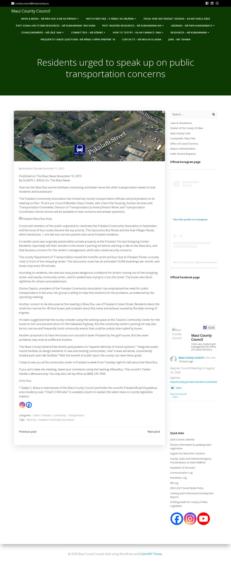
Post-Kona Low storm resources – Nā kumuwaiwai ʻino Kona (55, 25)
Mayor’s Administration (182, 148)
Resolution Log (178, 477)
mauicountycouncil (209, 262)
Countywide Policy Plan (182, 138)
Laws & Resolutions (181, 123)
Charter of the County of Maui (186, 128)
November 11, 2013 (53, 168)
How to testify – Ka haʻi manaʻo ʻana (137, 32)
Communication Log (181, 472)
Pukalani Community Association (56, 419)
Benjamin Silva (30, 168)
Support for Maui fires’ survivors (187, 453)
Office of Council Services (184, 143)
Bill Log (174, 483)
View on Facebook (178, 394)
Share (175, 397)
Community (59, 415)
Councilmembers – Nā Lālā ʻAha (41, 32)
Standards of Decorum (182, 467)
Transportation (76, 415)
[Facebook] (29, 405)
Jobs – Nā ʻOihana (179, 39)
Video (179, 387)
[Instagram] (22, 405)
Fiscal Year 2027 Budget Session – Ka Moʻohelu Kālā (177, 18)
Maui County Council (30, 11)
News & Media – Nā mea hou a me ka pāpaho (48, 18)
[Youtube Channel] (203, 518)
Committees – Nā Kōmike (87, 32)
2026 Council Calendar (182, 439)
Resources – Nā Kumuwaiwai (189, 32)
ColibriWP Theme (151, 554)
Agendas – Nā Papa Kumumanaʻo (191, 25)
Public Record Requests (183, 153)
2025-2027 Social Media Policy (186, 488)
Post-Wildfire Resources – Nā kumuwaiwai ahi (131, 25)
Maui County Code (180, 133)
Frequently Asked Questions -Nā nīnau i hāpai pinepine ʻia (78, 39)
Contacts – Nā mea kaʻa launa (141, 39)
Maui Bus (32, 419)
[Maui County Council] (180, 334)
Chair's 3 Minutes (42, 415)
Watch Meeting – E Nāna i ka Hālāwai (110, 18)
